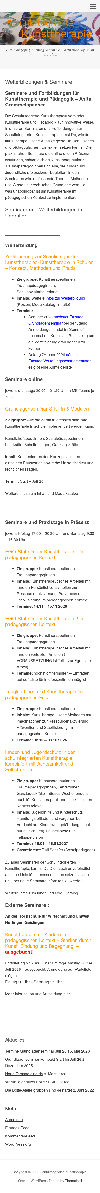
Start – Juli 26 (31, 481)
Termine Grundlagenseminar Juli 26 (36, 1051)
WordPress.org (18, 1144)
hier (66, 994)
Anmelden (14, 1119)
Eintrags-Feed (17, 1127)
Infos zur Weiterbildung (65, 298)
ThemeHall (73, 1180)
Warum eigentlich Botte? (26, 1082)
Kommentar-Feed (20, 1136)
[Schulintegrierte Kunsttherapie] (50, 41)
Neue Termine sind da (24, 1073)
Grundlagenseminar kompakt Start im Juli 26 (43, 1059)
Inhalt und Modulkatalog (57, 493)
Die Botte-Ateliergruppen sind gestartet (38, 1090)
